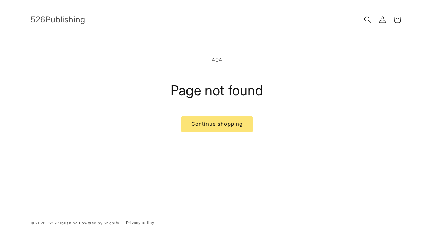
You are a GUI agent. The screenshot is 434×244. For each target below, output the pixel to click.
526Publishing (63, 223)
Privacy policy (140, 222)
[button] (367, 19)
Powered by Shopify (99, 223)
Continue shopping (217, 124)
